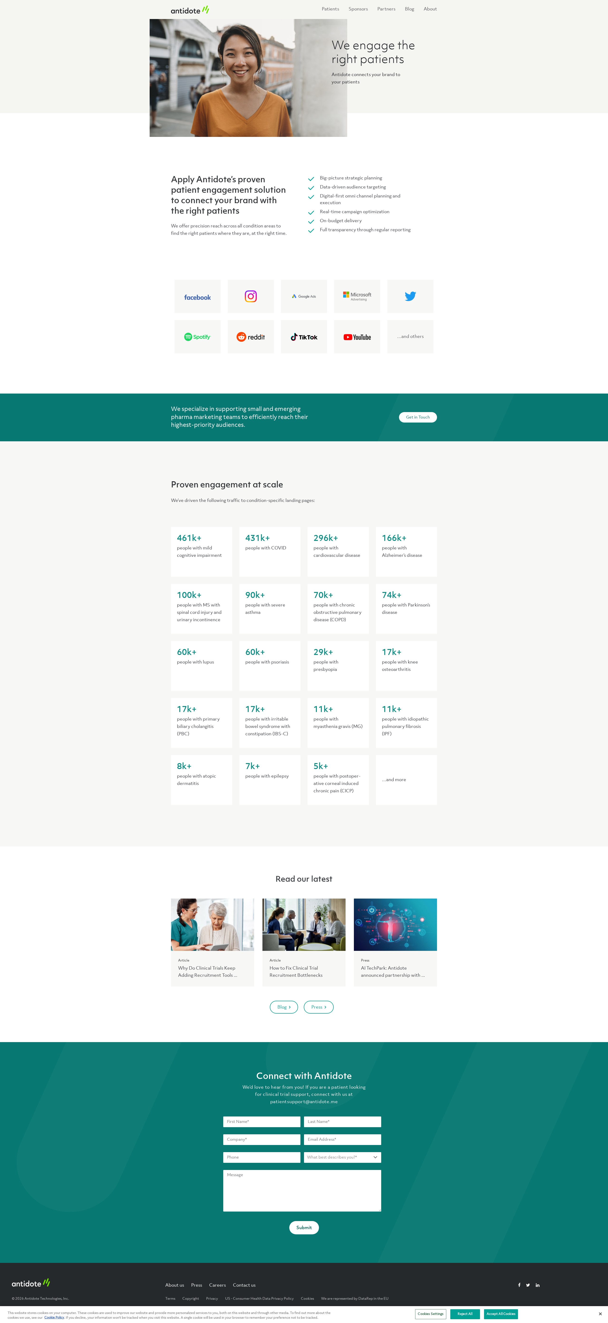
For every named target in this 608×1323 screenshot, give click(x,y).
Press (316, 1007)
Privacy (212, 1299)
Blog (282, 1007)
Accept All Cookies (501, 1314)
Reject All (465, 1314)
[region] (304, 1314)
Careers (217, 1285)
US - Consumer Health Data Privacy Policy (259, 1299)
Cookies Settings (430, 1314)
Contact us (244, 1285)
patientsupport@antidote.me (304, 1102)
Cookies (307, 1299)
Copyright (190, 1299)
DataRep (365, 1299)
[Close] (600, 1314)
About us (174, 1285)
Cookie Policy (54, 1317)
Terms (170, 1299)
